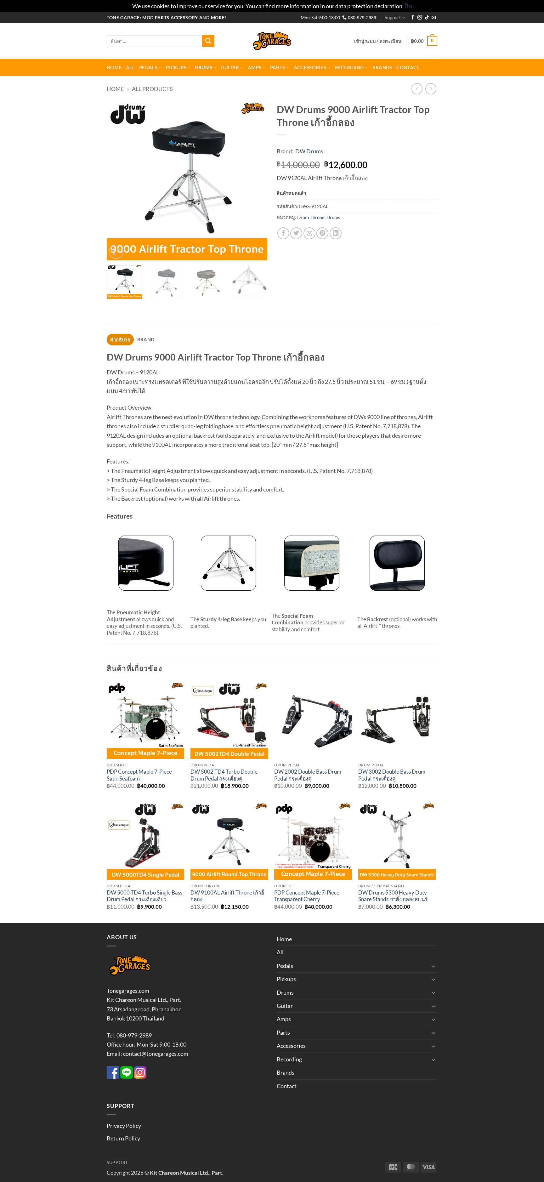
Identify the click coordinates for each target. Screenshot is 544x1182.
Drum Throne (311, 217)
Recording (349, 67)
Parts (277, 67)
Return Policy (123, 1138)
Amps (254, 67)
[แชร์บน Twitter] (296, 233)
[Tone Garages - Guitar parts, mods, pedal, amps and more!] (272, 41)
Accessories (310, 67)
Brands (382, 67)
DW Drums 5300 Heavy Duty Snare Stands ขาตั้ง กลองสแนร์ (393, 896)
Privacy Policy (124, 1125)
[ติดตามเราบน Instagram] (419, 17)
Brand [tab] (145, 339)
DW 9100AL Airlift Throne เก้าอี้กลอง (227, 896)
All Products (152, 88)
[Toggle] (433, 966)
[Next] (256, 180)
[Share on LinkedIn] (336, 233)
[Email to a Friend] (309, 233)
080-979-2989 (361, 17)
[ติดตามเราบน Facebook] (413, 17)
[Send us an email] (434, 17)
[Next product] (417, 88)
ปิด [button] (408, 6)
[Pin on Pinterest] (322, 233)
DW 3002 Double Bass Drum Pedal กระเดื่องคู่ (391, 775)
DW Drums (309, 151)
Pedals (148, 67)
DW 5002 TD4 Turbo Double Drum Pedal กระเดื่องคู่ (224, 775)
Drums (203, 67)
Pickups (176, 67)
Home (114, 67)
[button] (378, 41)
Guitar (230, 67)
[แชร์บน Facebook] (283, 233)
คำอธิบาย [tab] (120, 339)
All (130, 67)
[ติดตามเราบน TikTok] (427, 17)
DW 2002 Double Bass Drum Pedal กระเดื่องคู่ (307, 775)
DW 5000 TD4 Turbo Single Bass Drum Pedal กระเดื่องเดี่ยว (144, 896)
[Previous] (117, 180)
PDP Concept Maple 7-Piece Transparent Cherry (306, 896)
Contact (407, 67)
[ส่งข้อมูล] (208, 41)
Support (393, 17)
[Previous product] (431, 88)
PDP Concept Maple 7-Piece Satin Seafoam (139, 775)
